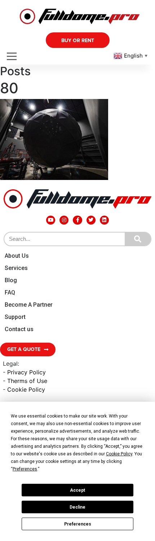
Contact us (19, 329)
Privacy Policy (26, 372)
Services (16, 268)
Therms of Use (27, 380)
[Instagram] (63, 220)
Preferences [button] (25, 469)
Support (15, 317)
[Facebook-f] (77, 220)
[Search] (138, 239)
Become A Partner (29, 304)
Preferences (77, 524)
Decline (77, 507)
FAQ (10, 292)
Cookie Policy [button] (119, 453)
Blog (11, 280)
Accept (77, 490)
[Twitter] (91, 220)
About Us (17, 255)
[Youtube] (50, 220)
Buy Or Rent (77, 40)
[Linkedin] (104, 220)
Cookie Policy (26, 389)
